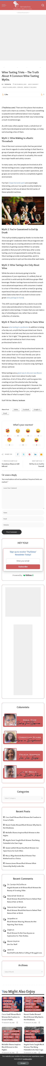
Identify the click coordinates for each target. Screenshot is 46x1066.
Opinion (20, 87)
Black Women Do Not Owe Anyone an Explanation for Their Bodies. (20, 934)
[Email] (41, 454)
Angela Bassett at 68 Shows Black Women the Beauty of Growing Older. (24, 889)
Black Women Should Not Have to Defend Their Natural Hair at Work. (24, 900)
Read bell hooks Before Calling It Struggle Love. (24, 953)
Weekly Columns (30, 87)
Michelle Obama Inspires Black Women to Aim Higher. (11, 1047)
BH (5, 998)
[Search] (42, 5)
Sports (7, 1007)
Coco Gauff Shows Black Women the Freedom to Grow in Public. (11, 1017)
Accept (23, 1063)
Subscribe (23, 567)
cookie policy (27, 1059)
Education (14, 1031)
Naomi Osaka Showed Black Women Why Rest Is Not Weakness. (33, 1017)
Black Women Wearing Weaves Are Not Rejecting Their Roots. (21, 923)
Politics (29, 1034)
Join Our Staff (12, 944)
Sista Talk (8, 1004)
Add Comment (33, 84)
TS (15, 1007)
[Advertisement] (23, 38)
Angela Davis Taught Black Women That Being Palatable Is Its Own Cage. (34, 1047)
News (12, 998)
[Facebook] (17, 454)
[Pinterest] (29, 454)
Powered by (17, 575)
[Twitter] (23, 454)
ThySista (7, 84)
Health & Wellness (9, 87)
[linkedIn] (35, 454)
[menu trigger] (5, 5)
